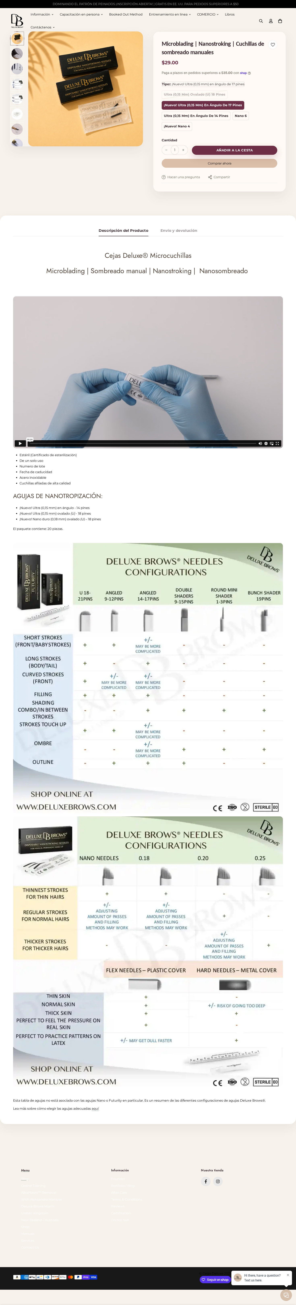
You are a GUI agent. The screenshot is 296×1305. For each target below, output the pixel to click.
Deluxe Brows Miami (37, 1206)
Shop (25, 1227)
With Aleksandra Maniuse (41, 1199)
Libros (230, 14)
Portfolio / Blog (123, 1186)
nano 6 (241, 116)
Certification (121, 1213)
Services (27, 1241)
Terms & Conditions (126, 1199)
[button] (280, 21)
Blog (25, 1179)
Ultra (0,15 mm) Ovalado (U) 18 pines (194, 94)
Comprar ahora (219, 163)
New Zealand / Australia (40, 1220)
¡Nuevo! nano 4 (177, 126)
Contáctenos (41, 27)
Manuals (28, 1234)
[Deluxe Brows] (17, 21)
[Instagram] (218, 1181)
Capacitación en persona (79, 14)
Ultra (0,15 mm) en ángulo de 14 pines (196, 116)
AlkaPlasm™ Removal (38, 1193)
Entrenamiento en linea (168, 14)
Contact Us (30, 1247)
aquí (95, 1108)
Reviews (118, 1206)
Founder (118, 1179)
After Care (119, 1193)
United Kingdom (34, 1213)
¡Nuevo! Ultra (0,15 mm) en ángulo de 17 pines (203, 105)
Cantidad (169, 140)
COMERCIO (206, 14)
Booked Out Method (126, 14)
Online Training (33, 1186)
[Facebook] (206, 1181)
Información (40, 14)
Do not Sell (120, 1220)
